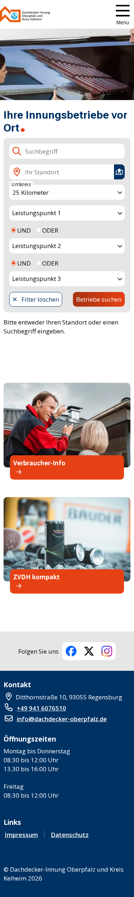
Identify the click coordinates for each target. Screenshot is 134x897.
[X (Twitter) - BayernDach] (89, 651)
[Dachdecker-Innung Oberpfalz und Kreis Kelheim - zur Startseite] (25, 14)
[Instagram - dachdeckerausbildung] (107, 651)
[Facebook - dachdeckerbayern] (71, 651)
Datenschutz (70, 835)
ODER (50, 230)
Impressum (21, 835)
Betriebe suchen (98, 299)
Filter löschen (40, 299)
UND (24, 230)
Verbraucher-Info (39, 463)
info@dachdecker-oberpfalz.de (62, 719)
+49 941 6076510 (41, 708)
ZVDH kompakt (36, 577)
